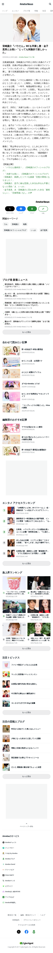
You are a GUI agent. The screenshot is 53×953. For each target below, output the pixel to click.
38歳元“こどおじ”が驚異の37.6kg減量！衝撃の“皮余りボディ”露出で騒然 (16, 617)
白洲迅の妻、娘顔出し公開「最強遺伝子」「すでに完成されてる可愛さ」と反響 (32, 552)
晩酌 (25, 224)
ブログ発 (26, 11)
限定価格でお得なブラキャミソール (25, 757)
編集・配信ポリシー (28, 915)
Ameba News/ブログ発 (26, 57)
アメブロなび (9, 897)
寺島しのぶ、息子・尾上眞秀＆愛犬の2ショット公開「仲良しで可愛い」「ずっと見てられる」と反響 (40, 641)
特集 (36, 11)
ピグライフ (9, 886)
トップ (4, 11)
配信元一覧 (12, 915)
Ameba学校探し (10, 902)
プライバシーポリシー (32, 920)
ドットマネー (9, 848)
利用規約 (15, 920)
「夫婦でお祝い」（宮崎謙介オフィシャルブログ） (27, 173)
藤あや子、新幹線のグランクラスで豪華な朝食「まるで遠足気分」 (27, 322)
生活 (44, 11)
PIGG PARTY (9, 875)
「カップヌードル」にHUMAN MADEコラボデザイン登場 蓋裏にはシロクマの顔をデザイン (15, 595)
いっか (33, 230)
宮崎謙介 (15, 224)
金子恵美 (43, 230)
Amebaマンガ (10, 881)
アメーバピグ (9, 870)
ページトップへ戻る (26, 826)
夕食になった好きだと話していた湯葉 (26, 738)
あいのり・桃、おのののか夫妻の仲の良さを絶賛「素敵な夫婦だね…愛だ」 (27, 294)
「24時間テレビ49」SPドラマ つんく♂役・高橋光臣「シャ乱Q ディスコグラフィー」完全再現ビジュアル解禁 (33, 510)
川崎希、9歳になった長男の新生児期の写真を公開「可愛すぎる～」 (28, 313)
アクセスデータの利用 (26, 925)
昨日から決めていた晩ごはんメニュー (26, 729)
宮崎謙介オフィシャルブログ (15, 230)
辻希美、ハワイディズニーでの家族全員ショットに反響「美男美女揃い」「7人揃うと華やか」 (33, 531)
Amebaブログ (10, 859)
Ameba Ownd (10, 864)
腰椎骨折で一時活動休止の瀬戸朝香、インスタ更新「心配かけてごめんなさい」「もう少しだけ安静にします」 (32, 521)
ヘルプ (42, 915)
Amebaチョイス (10, 842)
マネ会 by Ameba (11, 853)
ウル (5, 224)
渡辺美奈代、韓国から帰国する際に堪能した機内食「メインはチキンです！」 (27, 285)
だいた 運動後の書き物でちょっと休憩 (26, 767)
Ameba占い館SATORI (12, 892)
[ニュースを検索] (50, 4)
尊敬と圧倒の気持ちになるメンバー (25, 748)
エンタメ (15, 11)
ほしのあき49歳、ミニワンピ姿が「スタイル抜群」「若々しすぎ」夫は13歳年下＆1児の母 (33, 542)
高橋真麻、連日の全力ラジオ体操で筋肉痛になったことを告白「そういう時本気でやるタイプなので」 (27, 304)
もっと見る (26, 332)
